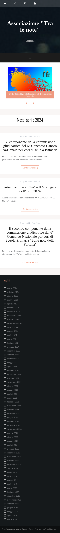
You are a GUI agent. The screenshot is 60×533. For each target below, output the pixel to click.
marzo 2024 (12, 339)
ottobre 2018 (13, 503)
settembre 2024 (14, 323)
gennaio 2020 (13, 449)
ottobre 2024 (13, 319)
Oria (36, 529)
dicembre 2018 (13, 496)
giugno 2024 (12, 327)
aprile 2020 (12, 445)
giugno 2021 (12, 417)
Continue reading (30, 168)
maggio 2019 (12, 480)
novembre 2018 (14, 500)
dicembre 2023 (13, 351)
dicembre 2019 (13, 452)
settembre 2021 (14, 413)
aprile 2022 (12, 394)
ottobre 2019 (13, 460)
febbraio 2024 (13, 343)
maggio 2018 (12, 511)
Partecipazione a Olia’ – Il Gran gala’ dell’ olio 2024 (30, 189)
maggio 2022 (12, 390)
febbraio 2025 (13, 307)
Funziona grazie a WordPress (14, 529)
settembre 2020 (14, 429)
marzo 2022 (12, 398)
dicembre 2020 (13, 425)
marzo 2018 (12, 519)
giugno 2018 (12, 507)
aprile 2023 (12, 366)
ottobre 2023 (13, 354)
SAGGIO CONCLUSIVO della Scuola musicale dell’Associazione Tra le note (30, 94)
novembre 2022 (14, 374)
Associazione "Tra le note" (30, 26)
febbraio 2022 (13, 402)
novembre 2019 (14, 456)
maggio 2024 (12, 331)
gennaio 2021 (13, 421)
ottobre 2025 (13, 292)
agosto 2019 (12, 468)
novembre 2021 (14, 405)
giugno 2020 (12, 437)
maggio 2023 (12, 362)
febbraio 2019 (13, 492)
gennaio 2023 (13, 370)
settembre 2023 (14, 358)
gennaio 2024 (13, 347)
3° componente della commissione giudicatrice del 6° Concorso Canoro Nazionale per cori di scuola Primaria (30, 146)
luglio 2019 (12, 472)
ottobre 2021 (13, 409)
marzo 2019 (12, 488)
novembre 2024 (14, 315)
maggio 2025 (12, 300)
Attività (37, 136)
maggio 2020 (12, 441)
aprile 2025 (12, 303)
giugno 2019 (12, 476)
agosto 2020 (12, 433)
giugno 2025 (12, 296)
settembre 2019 (14, 464)
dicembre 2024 (13, 311)
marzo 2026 (12, 288)
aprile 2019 (12, 484)
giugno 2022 (12, 386)
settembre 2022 (14, 382)
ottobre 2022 (13, 378)
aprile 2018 (12, 515)
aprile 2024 (12, 335)
